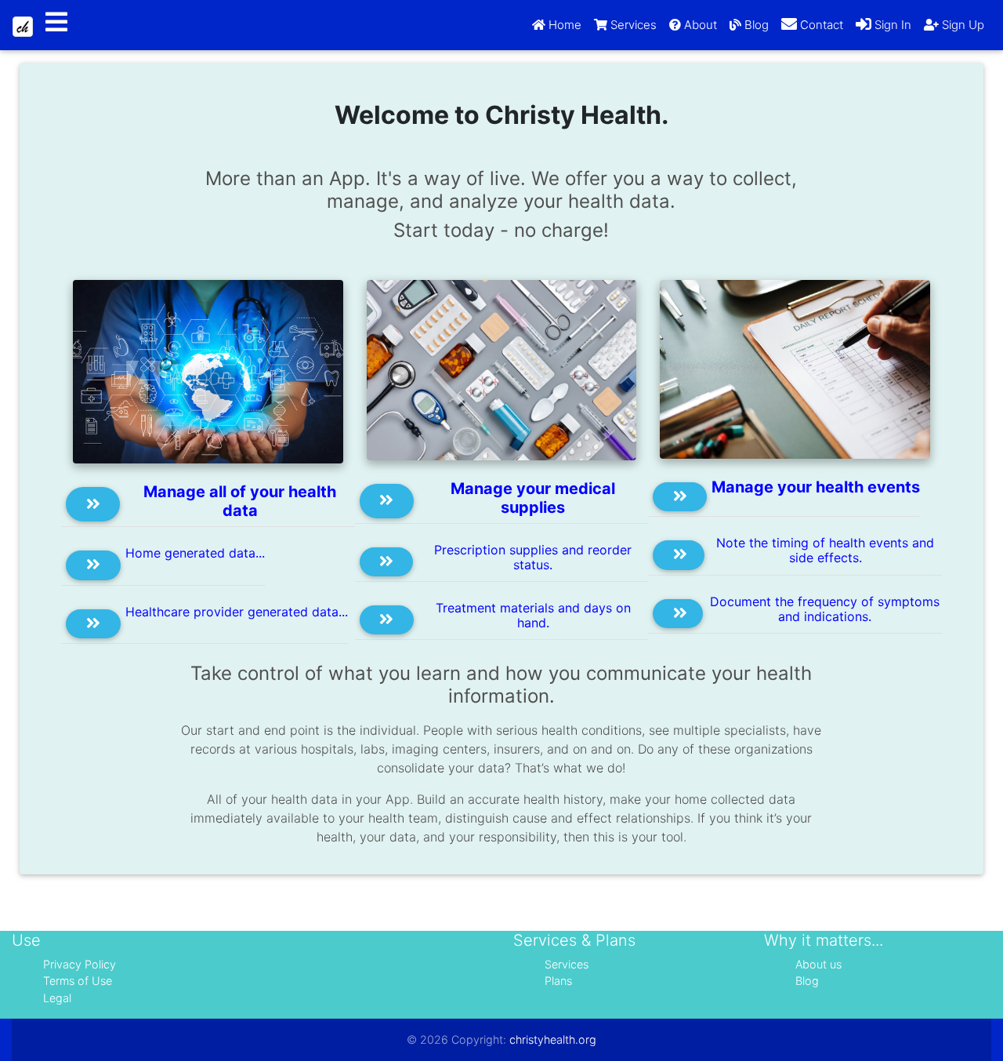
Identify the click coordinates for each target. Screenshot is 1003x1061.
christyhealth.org (552, 1039)
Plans (558, 980)
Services (566, 964)
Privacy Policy (79, 964)
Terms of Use (77, 980)
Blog (807, 980)
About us (818, 964)
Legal (57, 998)
